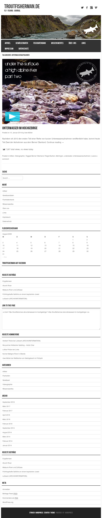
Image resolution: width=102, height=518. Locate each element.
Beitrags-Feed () (10, 493)
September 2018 (9, 402)
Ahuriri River (7, 285)
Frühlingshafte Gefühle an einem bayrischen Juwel (21, 294)
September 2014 (9, 428)
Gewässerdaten (22, 43)
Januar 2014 (7, 445)
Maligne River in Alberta (16, 354)
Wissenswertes (57, 43)
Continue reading (55, 142)
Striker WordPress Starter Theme (42, 512)
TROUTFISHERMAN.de (22, 6)
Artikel (7, 43)
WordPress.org (8, 502)
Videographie (20, 156)
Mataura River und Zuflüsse (12, 290)
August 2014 (7, 432)
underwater (68, 156)
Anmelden (6, 489)
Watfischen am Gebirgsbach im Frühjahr (28, 358)
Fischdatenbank (39, 43)
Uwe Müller (28, 132)
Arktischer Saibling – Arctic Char (22, 345)
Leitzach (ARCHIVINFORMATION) (15, 298)
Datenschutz (24, 48)
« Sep (5, 257)
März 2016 (6, 419)
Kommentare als (10, 498)
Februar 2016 (7, 424)
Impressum (9, 48)
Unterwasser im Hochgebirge (19, 128)
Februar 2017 (7, 410)
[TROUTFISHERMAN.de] (51, 27)
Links (84, 43)
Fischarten (6, 376)
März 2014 (6, 436)
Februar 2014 (7, 441)
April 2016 (6, 415)
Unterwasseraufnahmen (81, 156)
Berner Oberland (38, 156)
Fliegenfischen (49, 156)
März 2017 (6, 406)
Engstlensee (7, 281)
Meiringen (59, 156)
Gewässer (6, 380)
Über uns (72, 43)
